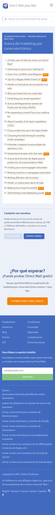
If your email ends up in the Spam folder (27, 130)
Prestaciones (8, 322)
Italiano (33, 491)
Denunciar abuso (36, 342)
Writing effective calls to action (23, 178)
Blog (4, 332)
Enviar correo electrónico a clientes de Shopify (25, 421)
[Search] (6, 19)
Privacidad (33, 327)
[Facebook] (3, 495)
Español (42, 491)
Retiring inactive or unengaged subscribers (29, 173)
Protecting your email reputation (24, 98)
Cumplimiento (35, 337)
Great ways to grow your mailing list (25, 69)
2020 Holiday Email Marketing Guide (25, 193)
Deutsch (15, 491)
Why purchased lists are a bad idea (24, 93)
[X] (49, 491)
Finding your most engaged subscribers (27, 167)
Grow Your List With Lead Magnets (24, 74)
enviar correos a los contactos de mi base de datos (27, 462)
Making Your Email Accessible (22, 188)
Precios (5, 337)
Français (24, 491)
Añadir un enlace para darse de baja (25, 183)
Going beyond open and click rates (25, 153)
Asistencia (7, 327)
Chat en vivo (13, 236)
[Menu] (51, 5)
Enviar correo (34, 236)
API (4, 342)
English (6, 491)
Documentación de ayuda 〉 (16, 37)
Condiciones (34, 322)
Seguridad (33, 332)
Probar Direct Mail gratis (27, 301)
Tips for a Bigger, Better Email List (24, 79)
